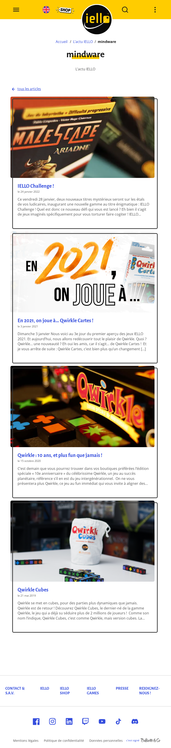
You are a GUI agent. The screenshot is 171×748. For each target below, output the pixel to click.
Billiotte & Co (150, 740)
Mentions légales (26, 740)
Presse (122, 689)
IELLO (44, 689)
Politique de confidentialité (64, 740)
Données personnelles (106, 740)
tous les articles (29, 89)
